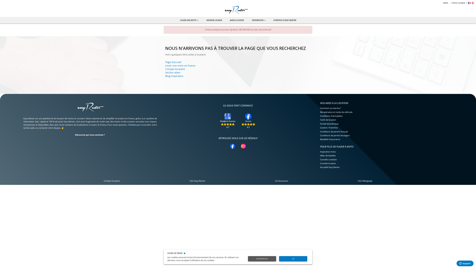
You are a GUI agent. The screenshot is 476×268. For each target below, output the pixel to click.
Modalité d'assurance (330, 139)
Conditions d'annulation (331, 116)
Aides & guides (237, 20)
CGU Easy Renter (197, 181)
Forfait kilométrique (329, 123)
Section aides (172, 72)
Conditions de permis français (334, 131)
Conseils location (328, 163)
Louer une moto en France (180, 65)
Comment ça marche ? (330, 108)
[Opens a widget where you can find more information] (465, 264)
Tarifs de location (328, 119)
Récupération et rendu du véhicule (336, 112)
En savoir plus (262, 259)
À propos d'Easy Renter (284, 20)
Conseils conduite (328, 159)
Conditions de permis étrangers (335, 135)
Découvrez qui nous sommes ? (90, 135)
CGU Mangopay (365, 181)
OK (293, 259)
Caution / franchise (329, 127)
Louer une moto (188, 20)
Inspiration (258, 20)
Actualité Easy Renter (330, 167)
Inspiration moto (328, 151)
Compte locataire (175, 69)
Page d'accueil (173, 62)
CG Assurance (281, 181)
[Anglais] (473, 3)
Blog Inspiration (174, 76)
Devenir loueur (214, 20)
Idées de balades (328, 155)
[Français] (469, 3)
